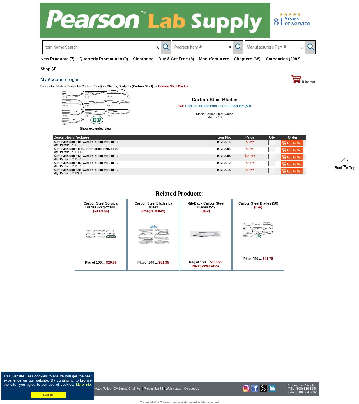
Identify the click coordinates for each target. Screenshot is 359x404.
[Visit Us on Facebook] (254, 390)
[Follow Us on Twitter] (263, 390)
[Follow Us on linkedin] (272, 390)
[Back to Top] (345, 169)
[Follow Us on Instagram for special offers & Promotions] (246, 390)
